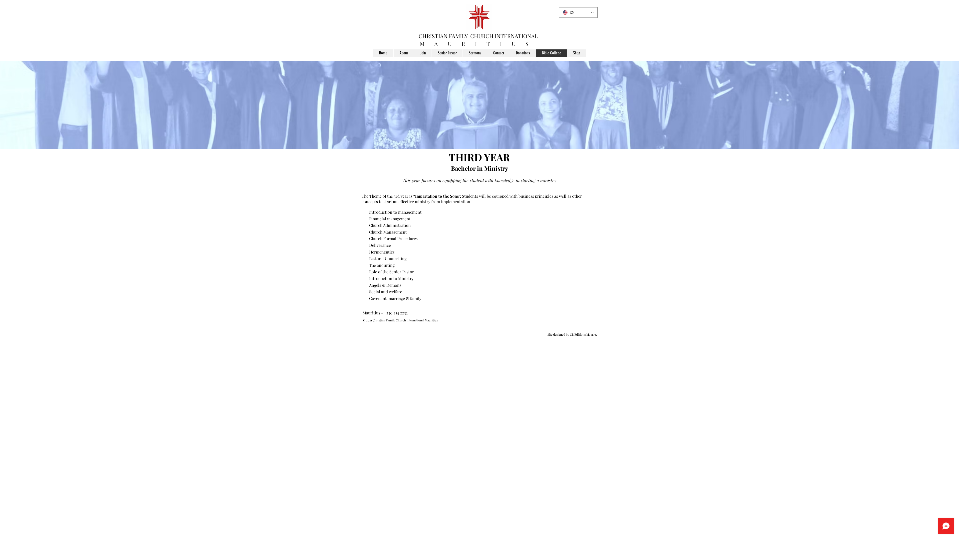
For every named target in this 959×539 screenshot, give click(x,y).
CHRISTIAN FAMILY (443, 36)
